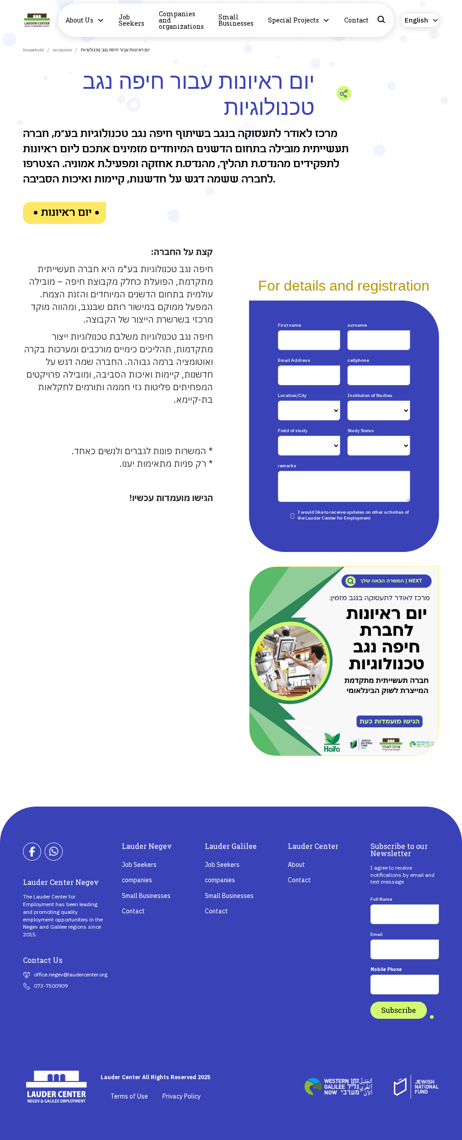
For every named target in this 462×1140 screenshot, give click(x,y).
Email (376, 934)
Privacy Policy (181, 1096)
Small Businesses (236, 20)
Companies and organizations (181, 20)
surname (357, 325)
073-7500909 (51, 985)
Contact (356, 20)
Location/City (292, 395)
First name (289, 325)
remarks (287, 466)
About (296, 865)
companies (137, 880)
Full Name (381, 899)
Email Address (294, 360)
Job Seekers (131, 20)
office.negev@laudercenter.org (70, 974)
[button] (84, 20)
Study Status (360, 430)
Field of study (292, 430)
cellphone (358, 360)
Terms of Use (129, 1096)
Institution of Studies (370, 395)
